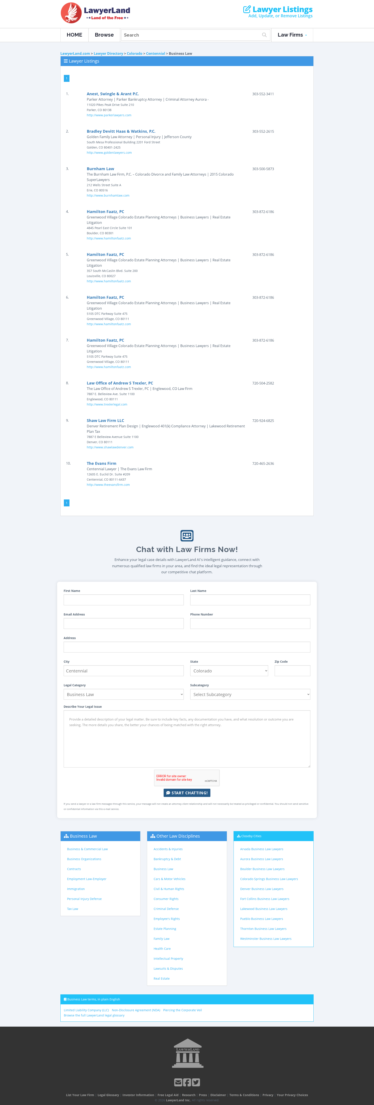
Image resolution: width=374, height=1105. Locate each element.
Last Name (198, 591)
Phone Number (201, 614)
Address (70, 638)
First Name (72, 591)
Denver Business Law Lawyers (262, 889)
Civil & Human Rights (169, 889)
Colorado (134, 53)
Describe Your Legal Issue (83, 706)
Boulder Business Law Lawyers (262, 869)
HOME (74, 35)
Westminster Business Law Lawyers (266, 939)
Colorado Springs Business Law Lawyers (269, 879)
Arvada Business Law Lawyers (261, 849)
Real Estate (162, 978)
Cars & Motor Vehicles (169, 879)
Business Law (83, 836)
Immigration (76, 889)
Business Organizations (84, 859)
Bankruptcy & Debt (167, 859)
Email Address (74, 614)
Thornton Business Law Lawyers (263, 929)
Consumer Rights (166, 899)
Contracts (74, 869)
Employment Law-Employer (86, 879)
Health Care (162, 949)
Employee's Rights (167, 919)
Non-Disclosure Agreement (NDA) (136, 1010)
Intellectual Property (168, 958)
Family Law (161, 939)
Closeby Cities (251, 836)
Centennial (155, 53)
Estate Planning (165, 929)
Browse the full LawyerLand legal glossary (94, 1015)
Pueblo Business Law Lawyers (261, 919)
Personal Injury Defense (84, 899)
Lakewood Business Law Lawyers (263, 909)
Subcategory (199, 685)
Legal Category (75, 685)
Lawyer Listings (282, 9)
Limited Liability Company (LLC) (86, 1010)
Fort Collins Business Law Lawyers (264, 899)
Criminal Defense (166, 909)
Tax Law (72, 909)
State (194, 661)
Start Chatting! (189, 792)
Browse (104, 35)
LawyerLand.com (75, 53)
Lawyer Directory (108, 53)
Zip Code (281, 661)
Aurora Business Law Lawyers (261, 859)
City (66, 661)
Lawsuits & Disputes (168, 968)
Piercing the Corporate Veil (182, 1010)
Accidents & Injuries (168, 849)
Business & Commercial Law (87, 849)
